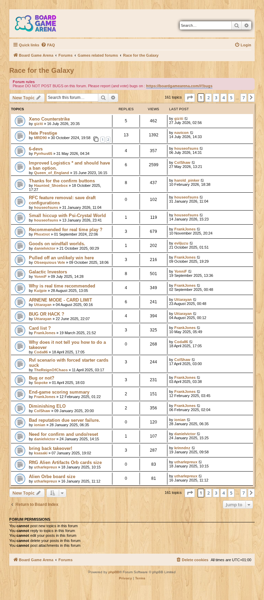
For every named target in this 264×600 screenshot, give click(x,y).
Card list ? (40, 328)
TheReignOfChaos (51, 370)
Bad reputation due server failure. (64, 420)
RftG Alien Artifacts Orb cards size (65, 462)
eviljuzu (181, 243)
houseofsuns (186, 148)
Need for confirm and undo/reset (63, 434)
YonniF (40, 276)
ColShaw (182, 162)
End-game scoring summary (59, 392)
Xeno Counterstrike (49, 119)
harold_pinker (186, 180)
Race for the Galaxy (41, 70)
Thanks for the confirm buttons (62, 180)
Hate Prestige (43, 133)
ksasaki (40, 453)
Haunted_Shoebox (51, 185)
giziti (38, 124)
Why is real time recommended (62, 285)
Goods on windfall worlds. (57, 243)
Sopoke (41, 383)
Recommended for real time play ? (65, 229)
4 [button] (223, 97)
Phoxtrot (42, 234)
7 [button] (243, 97)
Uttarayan (43, 305)
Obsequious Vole (49, 262)
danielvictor (44, 248)
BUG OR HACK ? (46, 314)
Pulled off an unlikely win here (61, 257)
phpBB (113, 572)
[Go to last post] (186, 118)
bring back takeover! (50, 448)
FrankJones (185, 229)
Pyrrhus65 (43, 153)
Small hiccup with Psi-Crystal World (67, 215)
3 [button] (216, 97)
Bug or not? (41, 378)
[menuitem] (48, 45)
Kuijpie (40, 290)
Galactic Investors (48, 271)
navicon (181, 133)
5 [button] (231, 97)
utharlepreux (45, 467)
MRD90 (40, 138)
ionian (39, 425)
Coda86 (41, 352)
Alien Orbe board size (52, 476)
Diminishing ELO (47, 406)
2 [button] (208, 97)
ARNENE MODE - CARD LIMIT (60, 300)
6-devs (36, 148)
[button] (190, 97)
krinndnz (182, 448)
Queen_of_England (51, 173)
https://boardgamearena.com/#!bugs (179, 86)
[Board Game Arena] (40, 23)
